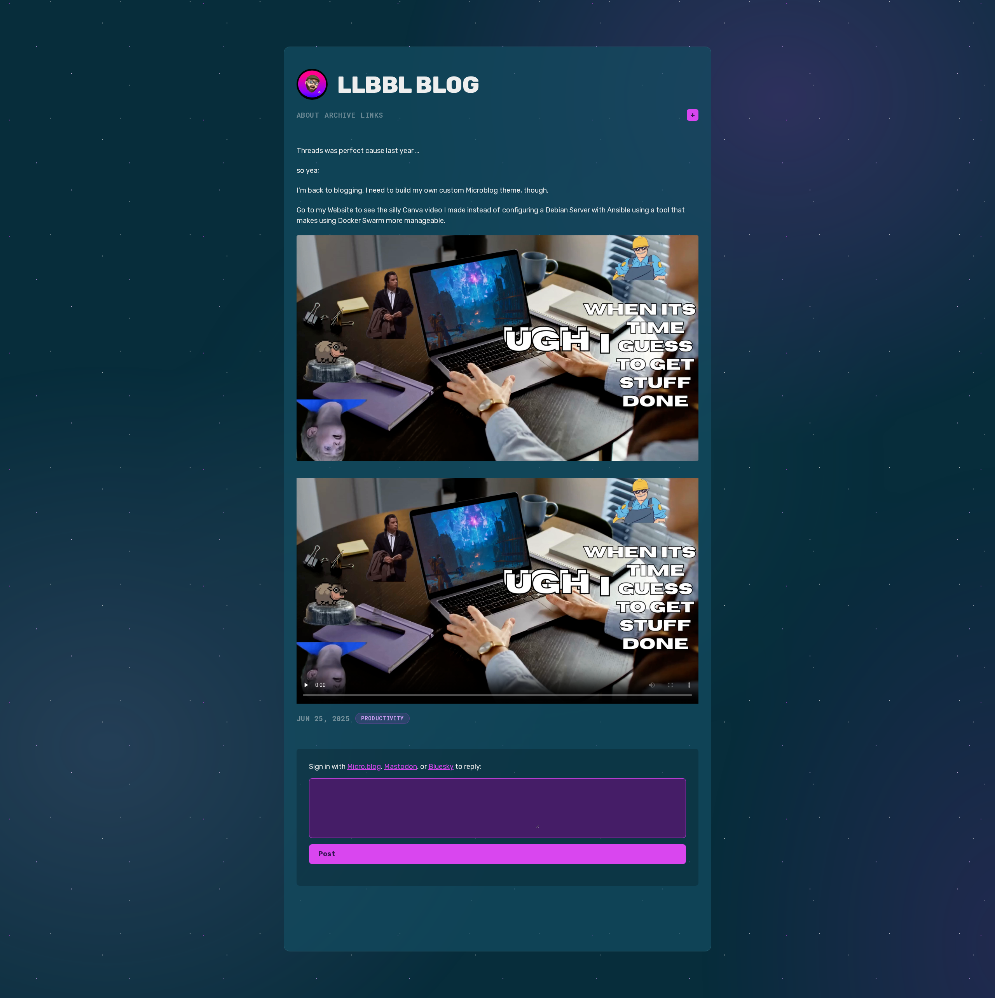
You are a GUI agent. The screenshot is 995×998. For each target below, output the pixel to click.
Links (372, 115)
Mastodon (400, 766)
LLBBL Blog (408, 85)
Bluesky (441, 766)
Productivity (382, 718)
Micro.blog (364, 766)
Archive (340, 115)
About (308, 115)
